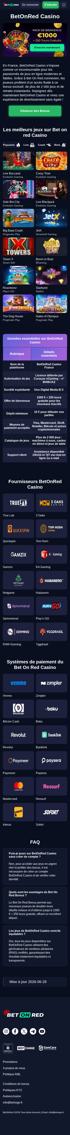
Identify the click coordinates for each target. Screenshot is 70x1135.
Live (26, 144)
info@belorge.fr (12, 1102)
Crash (41, 144)
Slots (57, 144)
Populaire (9, 144)
